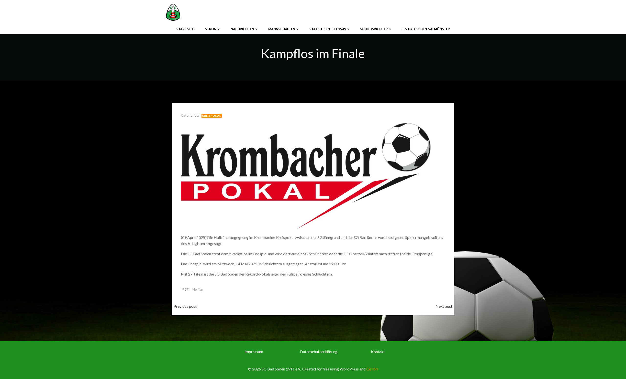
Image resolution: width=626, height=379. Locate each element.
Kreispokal (211, 115)
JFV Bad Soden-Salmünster (426, 29)
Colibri (372, 369)
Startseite (185, 29)
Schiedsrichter (374, 29)
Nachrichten (242, 29)
